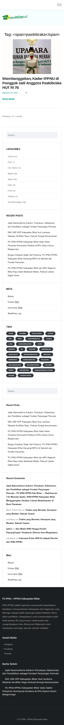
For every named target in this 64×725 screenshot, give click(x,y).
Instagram (8, 644)
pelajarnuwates (33, 365)
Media (10, 173)
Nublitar (32, 349)
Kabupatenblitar (34, 338)
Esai (10, 162)
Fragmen (22, 333)
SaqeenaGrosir (25, 375)
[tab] (32, 150)
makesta (12, 349)
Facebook (8, 648)
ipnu (10, 338)
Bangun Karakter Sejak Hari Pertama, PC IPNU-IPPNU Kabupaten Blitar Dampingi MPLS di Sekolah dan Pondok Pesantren (32, 258)
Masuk (11, 296)
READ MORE (8, 99)
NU (22, 349)
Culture (11, 156)
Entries (13, 301)
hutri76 (50, 333)
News (10, 179)
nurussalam (46, 349)
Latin (10, 344)
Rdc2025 (11, 375)
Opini (10, 184)
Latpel (39, 344)
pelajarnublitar (15, 365)
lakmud (49, 338)
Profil (10, 190)
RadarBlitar (24, 370)
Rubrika (11, 196)
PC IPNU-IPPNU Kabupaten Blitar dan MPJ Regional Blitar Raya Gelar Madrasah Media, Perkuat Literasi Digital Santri (31, 271)
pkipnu (11, 370)
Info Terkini (13, 167)
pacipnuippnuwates (30, 354)
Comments (15, 307)
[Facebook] (25, 715)
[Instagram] (38, 715)
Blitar (11, 333)
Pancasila (47, 354)
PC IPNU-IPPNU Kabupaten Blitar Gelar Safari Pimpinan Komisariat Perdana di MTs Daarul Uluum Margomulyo (31, 245)
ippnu (20, 338)
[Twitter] (32, 715)
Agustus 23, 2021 (10, 92)
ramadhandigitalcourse (44, 370)
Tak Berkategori (15, 202)
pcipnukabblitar (29, 359)
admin (9, 528)
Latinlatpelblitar (24, 344)
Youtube (7, 653)
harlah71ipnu (37, 333)
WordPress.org (14, 313)
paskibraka (13, 359)
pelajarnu (45, 359)
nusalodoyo (13, 354)
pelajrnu (48, 365)
